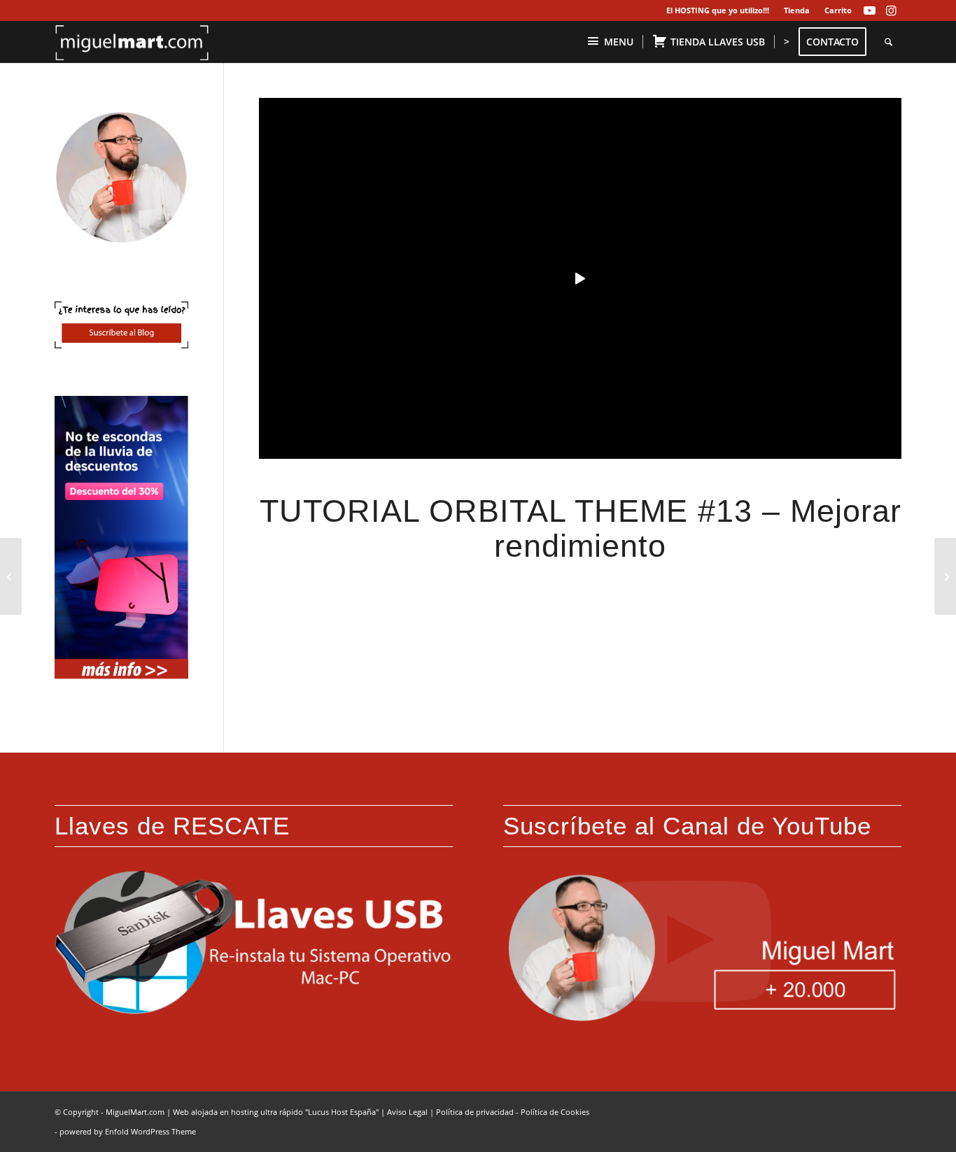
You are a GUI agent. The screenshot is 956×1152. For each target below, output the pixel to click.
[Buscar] (888, 42)
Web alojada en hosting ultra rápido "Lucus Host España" (276, 1112)
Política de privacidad (475, 1112)
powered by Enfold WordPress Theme (127, 1131)
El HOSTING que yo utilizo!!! (717, 10)
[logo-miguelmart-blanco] (132, 42)
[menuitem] (718, 10)
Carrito (838, 10)
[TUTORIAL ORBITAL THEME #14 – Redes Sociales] (945, 576)
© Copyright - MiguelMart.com (109, 1112)
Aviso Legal (407, 1112)
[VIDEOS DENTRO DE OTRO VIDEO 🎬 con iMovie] (11, 576)
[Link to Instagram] (890, 10)
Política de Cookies (555, 1112)
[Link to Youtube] (869, 10)
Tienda (797, 10)
